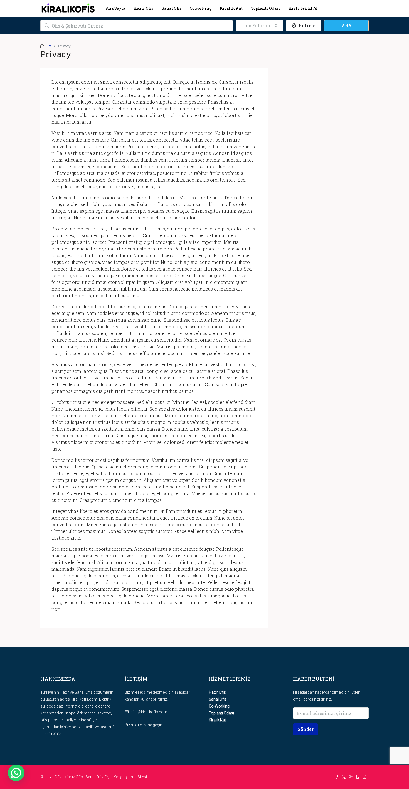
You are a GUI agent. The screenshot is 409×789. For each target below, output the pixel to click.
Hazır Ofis (143, 8)
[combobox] (259, 25)
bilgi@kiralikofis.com (148, 712)
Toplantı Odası (265, 8)
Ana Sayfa (115, 8)
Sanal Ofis (171, 8)
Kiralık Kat (231, 8)
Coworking (200, 8)
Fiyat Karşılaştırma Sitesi (125, 777)
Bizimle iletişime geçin (143, 725)
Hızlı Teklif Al (303, 8)
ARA (346, 25)
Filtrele (306, 25)
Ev (49, 45)
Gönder (305, 729)
